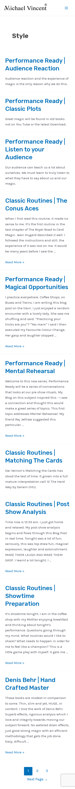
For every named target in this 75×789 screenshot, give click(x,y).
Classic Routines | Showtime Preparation (30, 596)
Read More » (14, 262)
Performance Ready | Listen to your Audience (35, 149)
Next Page (37, 779)
